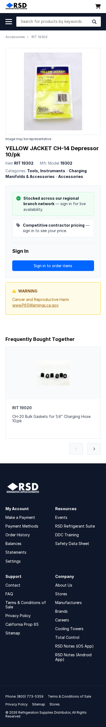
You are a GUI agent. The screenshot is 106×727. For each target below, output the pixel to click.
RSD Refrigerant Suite (75, 526)
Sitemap (12, 633)
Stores (61, 594)
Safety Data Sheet (72, 543)
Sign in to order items (53, 265)
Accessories (15, 37)
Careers (62, 620)
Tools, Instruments (46, 170)
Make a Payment (20, 517)
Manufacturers (68, 602)
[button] (76, 449)
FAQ (9, 594)
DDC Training (67, 534)
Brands (61, 611)
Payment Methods (21, 526)
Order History (17, 534)
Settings (13, 561)
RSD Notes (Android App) (73, 656)
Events (61, 517)
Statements (15, 552)
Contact (12, 585)
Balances (13, 543)
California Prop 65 (22, 624)
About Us (63, 585)
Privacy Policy (18, 615)
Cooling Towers (69, 628)
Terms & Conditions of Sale (25, 604)
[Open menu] (8, 22)
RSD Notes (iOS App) (74, 646)
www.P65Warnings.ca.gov (35, 305)
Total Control (67, 637)
